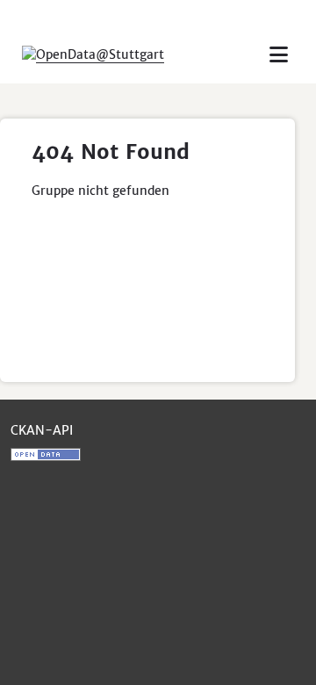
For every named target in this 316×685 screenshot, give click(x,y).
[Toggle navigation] (278, 54)
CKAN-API (42, 430)
